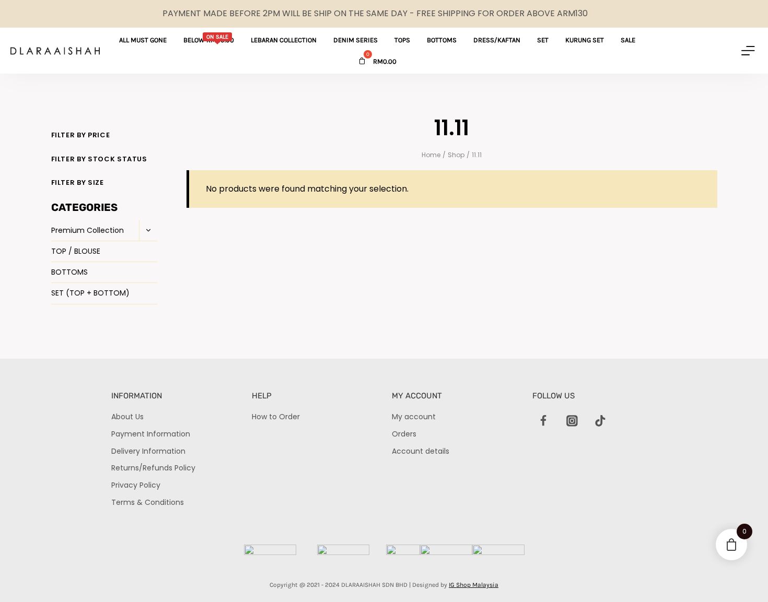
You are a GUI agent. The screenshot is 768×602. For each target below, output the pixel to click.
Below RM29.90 (208, 38)
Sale (628, 40)
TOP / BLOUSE (75, 251)
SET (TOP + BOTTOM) (90, 293)
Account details (420, 451)
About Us (127, 416)
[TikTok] (600, 420)
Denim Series (355, 40)
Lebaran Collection (284, 40)
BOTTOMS (69, 272)
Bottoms (442, 40)
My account (414, 416)
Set (543, 40)
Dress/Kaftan (496, 40)
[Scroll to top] (742, 576)
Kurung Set (584, 40)
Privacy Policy (135, 485)
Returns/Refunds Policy (153, 468)
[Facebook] (543, 420)
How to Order (276, 416)
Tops (402, 40)
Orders (404, 434)
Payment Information (150, 434)
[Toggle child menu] (148, 230)
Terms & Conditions (147, 502)
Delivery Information (148, 451)
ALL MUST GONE (143, 40)
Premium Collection (87, 230)
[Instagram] (572, 420)
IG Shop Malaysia (473, 584)
